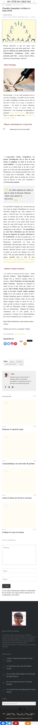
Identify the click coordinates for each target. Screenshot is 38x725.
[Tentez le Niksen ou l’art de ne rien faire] (19, 480)
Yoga (28, 17)
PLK (12, 374)
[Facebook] (5, 342)
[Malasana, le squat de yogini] (19, 412)
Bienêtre (15, 17)
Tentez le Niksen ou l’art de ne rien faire (17, 498)
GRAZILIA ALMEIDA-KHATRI (19, 334)
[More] (25, 342)
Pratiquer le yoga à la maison (13, 532)
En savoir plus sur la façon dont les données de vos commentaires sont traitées (18, 594)
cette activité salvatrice (17, 113)
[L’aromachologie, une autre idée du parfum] (19, 446)
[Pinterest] (15, 342)
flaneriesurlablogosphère (7, 15)
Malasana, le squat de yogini (12, 429)
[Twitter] (8, 342)
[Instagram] (12, 342)
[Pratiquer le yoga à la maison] (19, 515)
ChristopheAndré (22, 17)
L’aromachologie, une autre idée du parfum (18, 464)
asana (11, 17)
